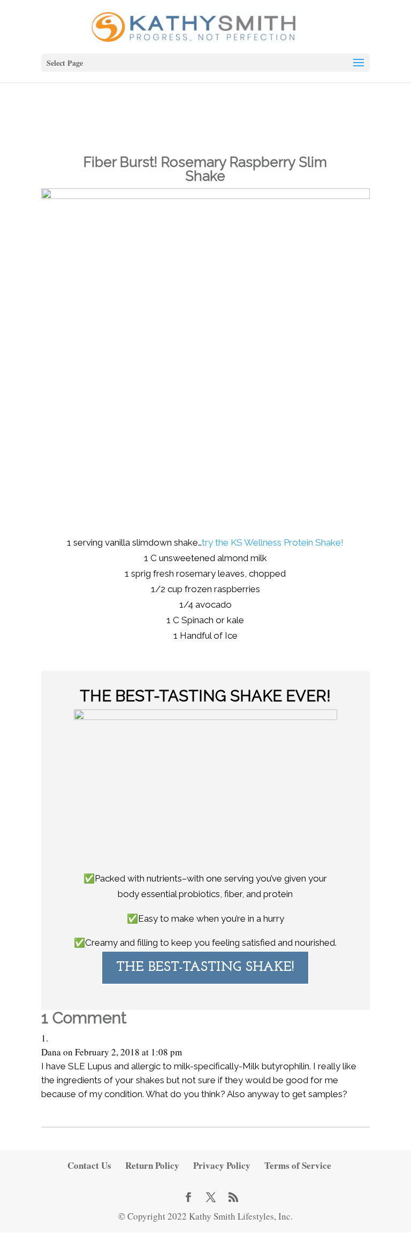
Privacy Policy (221, 1165)
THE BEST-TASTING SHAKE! (205, 967)
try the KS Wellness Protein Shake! (273, 542)
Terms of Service (297, 1165)
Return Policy (152, 1165)
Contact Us (89, 1165)
